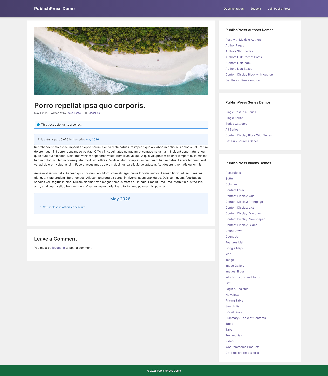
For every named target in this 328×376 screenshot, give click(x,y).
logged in (58, 247)
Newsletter (233, 294)
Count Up (232, 236)
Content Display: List (240, 207)
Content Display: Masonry (243, 213)
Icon (228, 254)
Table (229, 323)
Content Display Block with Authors (250, 74)
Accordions (233, 172)
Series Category (236, 123)
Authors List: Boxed (239, 68)
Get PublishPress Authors (243, 80)
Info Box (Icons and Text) (243, 277)
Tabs (229, 329)
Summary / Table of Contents (246, 318)
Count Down (234, 231)
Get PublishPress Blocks (242, 352)
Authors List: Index (238, 63)
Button (230, 178)
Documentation (234, 8)
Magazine (94, 112)
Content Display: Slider (241, 225)
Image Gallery (235, 265)
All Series (232, 129)
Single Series (234, 118)
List (228, 283)
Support (255, 8)
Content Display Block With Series (249, 135)
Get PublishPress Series (242, 141)
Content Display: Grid (240, 196)
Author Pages (235, 45)
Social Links (234, 312)
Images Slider (235, 271)
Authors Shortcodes (239, 51)
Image (230, 260)
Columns (231, 184)
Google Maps (235, 248)
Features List (234, 242)
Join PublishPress (279, 8)
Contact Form (235, 190)
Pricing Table (234, 300)
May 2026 (92, 139)
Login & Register (237, 289)
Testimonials (234, 335)
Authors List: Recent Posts (244, 57)
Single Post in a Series (241, 112)
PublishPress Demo (54, 8)
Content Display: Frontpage (244, 201)
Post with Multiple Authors (244, 39)
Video (230, 341)
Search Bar (233, 306)
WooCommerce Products (242, 347)
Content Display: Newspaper (245, 219)
